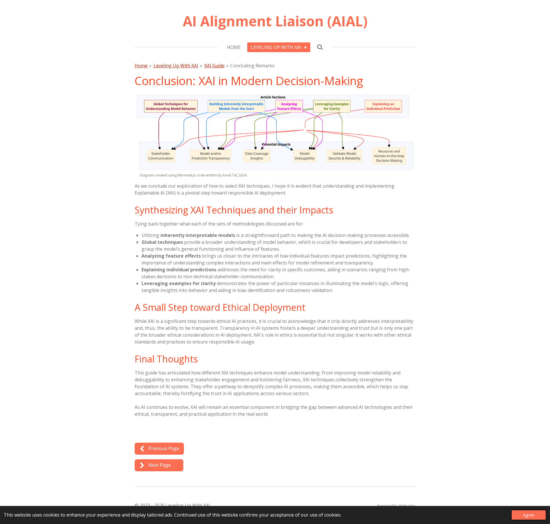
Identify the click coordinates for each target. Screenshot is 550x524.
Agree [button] (528, 515)
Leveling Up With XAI (176, 65)
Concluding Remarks (252, 65)
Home (141, 65)
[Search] (320, 47)
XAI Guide (214, 65)
